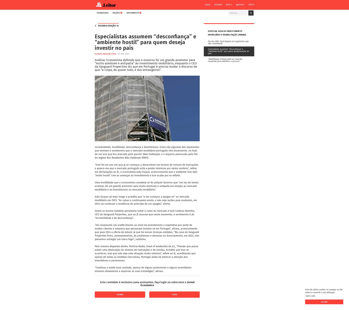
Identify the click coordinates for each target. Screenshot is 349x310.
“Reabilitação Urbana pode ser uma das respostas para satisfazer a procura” (225, 60)
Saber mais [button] (310, 296)
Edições (116, 13)
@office (240, 5)
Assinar (218, 5)
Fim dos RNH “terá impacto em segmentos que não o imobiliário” (228, 42)
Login (207, 5)
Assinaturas (103, 13)
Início (251, 5)
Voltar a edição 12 (108, 25)
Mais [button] (228, 5)
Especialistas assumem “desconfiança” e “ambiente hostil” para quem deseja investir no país (228, 51)
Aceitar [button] (324, 302)
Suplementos (132, 13)
